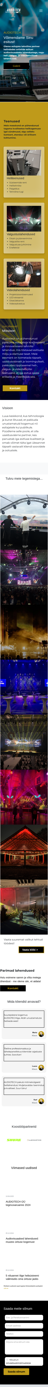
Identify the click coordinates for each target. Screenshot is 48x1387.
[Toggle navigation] (41, 10)
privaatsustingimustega (18, 1369)
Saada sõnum (16, 1378)
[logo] (13, 10)
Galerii (16, 65)
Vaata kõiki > (31, 949)
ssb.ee (13, 1295)
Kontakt (16, 73)
